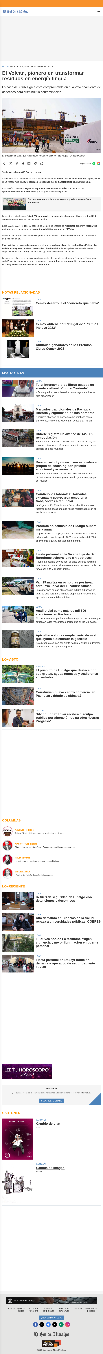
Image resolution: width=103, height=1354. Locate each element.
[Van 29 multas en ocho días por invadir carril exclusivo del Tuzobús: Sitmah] (18, 589)
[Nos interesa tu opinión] (51, 1300)
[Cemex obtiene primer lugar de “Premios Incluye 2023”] (18, 328)
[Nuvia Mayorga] (7, 859)
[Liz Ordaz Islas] (7, 873)
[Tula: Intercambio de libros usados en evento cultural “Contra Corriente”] (18, 390)
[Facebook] (4, 163)
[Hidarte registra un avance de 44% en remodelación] (18, 441)
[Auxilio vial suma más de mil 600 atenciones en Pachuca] (18, 616)
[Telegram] (23, 163)
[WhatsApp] (17, 163)
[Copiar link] (35, 163)
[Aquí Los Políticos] (7, 831)
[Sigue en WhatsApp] (94, 163)
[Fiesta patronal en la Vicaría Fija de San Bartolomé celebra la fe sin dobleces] (18, 561)
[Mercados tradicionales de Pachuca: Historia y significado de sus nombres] (18, 415)
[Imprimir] (42, 163)
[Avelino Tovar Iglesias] (7, 845)
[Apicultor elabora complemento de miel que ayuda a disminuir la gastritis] (18, 641)
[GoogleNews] (48, 1324)
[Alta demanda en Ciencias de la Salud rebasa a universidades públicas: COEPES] (18, 922)
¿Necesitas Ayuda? (51, 1318)
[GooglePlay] (61, 1324)
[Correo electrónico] (29, 163)
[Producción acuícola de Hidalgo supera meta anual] (18, 533)
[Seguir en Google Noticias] (99, 163)
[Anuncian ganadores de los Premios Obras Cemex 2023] (18, 349)
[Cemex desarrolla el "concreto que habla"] (18, 307)
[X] (11, 163)
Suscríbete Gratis (51, 1101)
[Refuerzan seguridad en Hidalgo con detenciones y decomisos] (18, 901)
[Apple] (54, 1324)
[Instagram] (67, 1324)
